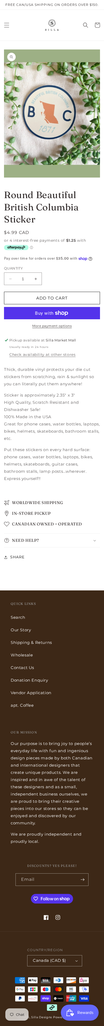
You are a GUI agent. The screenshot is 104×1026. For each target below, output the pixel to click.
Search (18, 617)
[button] (7, 25)
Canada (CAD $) (49, 960)
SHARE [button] (17, 557)
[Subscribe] (82, 879)
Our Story (21, 629)
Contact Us (22, 667)
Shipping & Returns (31, 642)
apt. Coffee (22, 705)
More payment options (52, 326)
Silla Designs (41, 1017)
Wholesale (22, 655)
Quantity (13, 268)
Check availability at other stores (42, 354)
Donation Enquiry (29, 680)
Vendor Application (31, 692)
